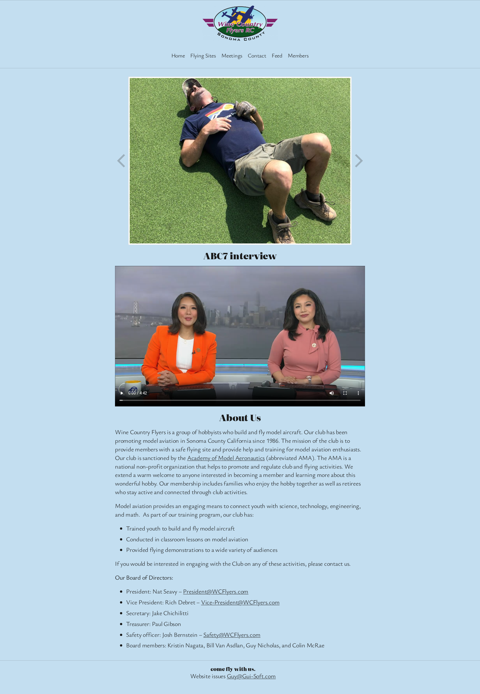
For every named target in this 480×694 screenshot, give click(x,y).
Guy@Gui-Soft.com (251, 676)
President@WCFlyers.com (215, 591)
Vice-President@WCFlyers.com (240, 602)
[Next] (358, 161)
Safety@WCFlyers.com (231, 634)
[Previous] (121, 161)
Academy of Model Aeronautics (226, 458)
